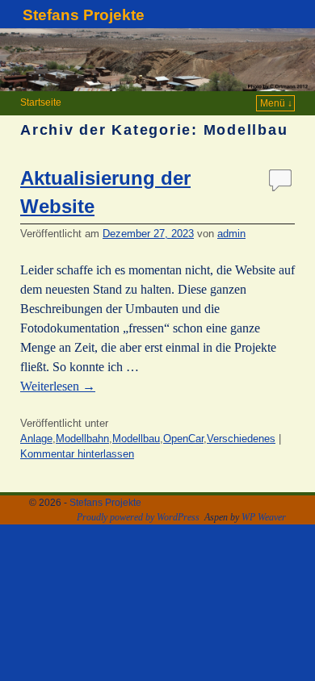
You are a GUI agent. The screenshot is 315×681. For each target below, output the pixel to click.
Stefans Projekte (84, 14)
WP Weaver (264, 517)
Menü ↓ (276, 103)
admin (231, 234)
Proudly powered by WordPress (138, 517)
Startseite (40, 102)
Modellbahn (82, 438)
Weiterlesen (57, 386)
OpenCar (183, 438)
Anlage (36, 438)
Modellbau (136, 438)
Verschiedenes (241, 438)
